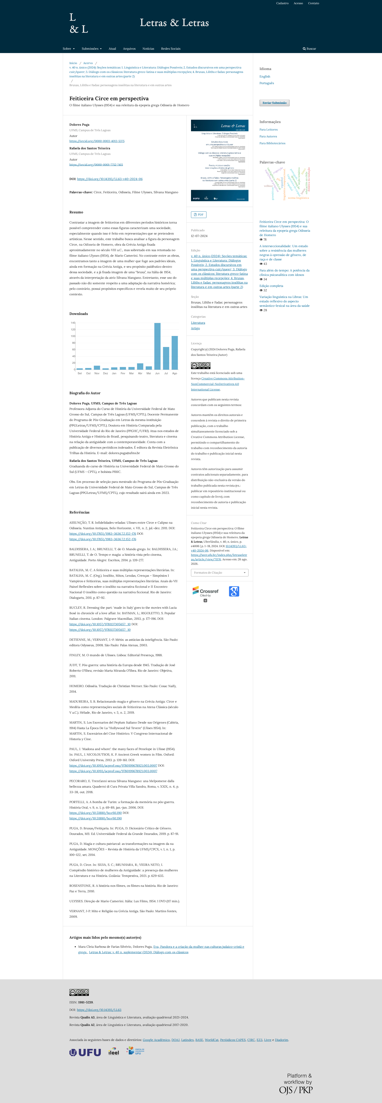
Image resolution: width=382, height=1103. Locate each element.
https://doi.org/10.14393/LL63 (99, 1010)
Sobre (67, 49)
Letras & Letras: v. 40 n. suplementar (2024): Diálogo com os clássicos (138, 952)
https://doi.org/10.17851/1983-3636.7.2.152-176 (102, 534)
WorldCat (211, 1040)
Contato (313, 3)
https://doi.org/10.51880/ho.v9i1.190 (95, 813)
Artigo (195, 328)
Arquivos (129, 49)
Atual (112, 49)
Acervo (88, 63)
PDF (200, 214)
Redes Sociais (170, 49)
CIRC (251, 1040)
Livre (267, 1040)
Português (267, 83)
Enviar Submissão (274, 103)
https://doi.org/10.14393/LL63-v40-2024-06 (110, 179)
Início (73, 63)
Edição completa (271, 286)
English (265, 76)
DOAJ (176, 1040)
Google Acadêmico (156, 1040)
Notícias (148, 49)
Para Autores (268, 136)
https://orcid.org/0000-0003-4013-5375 (96, 141)
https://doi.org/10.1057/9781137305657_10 (100, 624)
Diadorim (281, 1040)
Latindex (187, 1040)
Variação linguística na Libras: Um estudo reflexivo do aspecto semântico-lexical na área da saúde (285, 301)
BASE (199, 1040)
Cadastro (282, 3)
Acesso (298, 3)
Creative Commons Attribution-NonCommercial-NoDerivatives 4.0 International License (218, 384)
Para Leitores (269, 129)
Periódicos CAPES (233, 1040)
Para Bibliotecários (272, 143)
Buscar (311, 49)
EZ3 (259, 1040)
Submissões (90, 49)
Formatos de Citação (208, 572)
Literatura (198, 323)
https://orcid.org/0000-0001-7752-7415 (96, 164)
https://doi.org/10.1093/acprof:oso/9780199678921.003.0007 (113, 766)
